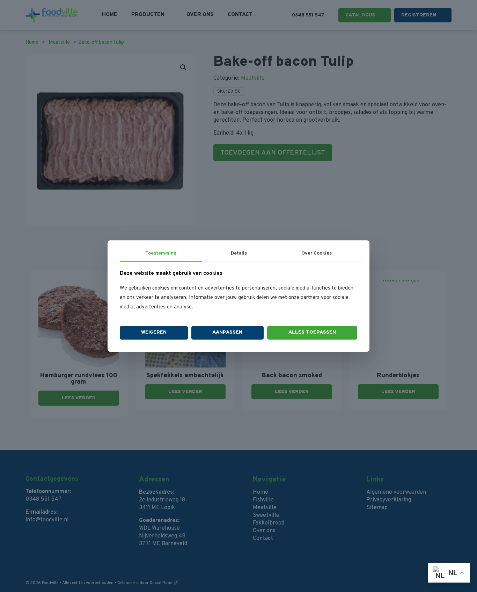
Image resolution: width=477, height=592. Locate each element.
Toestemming (160, 253)
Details (239, 253)
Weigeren (154, 333)
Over (316, 253)
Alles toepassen (312, 333)
